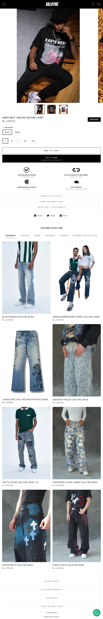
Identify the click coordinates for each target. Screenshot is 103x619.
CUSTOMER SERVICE (52, 589)
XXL (33, 141)
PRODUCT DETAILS (51, 196)
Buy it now (51, 158)
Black (7, 132)
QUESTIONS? (52, 581)
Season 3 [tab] (11, 235)
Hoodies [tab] (50, 235)
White (17, 132)
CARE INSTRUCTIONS (51, 202)
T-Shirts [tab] (63, 235)
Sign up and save (52, 606)
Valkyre (51, 4)
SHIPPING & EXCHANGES (51, 207)
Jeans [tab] (37, 235)
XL (25, 141)
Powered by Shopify (51, 617)
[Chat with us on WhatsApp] (96, 612)
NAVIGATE (52, 598)
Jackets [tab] (25, 235)
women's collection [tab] (85, 235)
